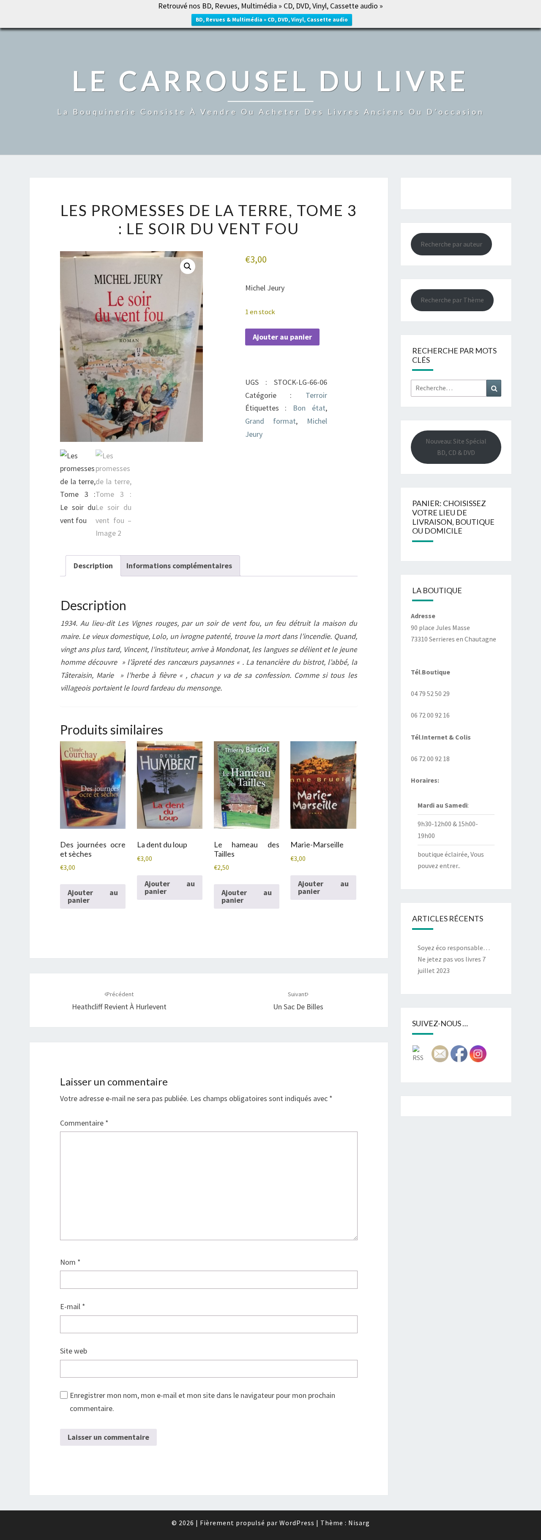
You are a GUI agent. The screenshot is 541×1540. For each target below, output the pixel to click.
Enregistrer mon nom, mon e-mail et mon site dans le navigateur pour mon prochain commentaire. (202, 1401)
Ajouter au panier (282, 337)
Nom (70, 1262)
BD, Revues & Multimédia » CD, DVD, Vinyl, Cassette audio (272, 19)
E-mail (72, 1306)
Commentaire (84, 1123)
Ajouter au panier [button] (93, 896)
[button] (187, 266)
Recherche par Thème (452, 300)
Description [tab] (93, 565)
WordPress (296, 1522)
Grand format (270, 421)
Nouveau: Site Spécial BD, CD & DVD (456, 447)
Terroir (316, 395)
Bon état (309, 408)
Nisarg (359, 1522)
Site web (73, 1351)
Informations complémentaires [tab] (179, 565)
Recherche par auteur (451, 244)
